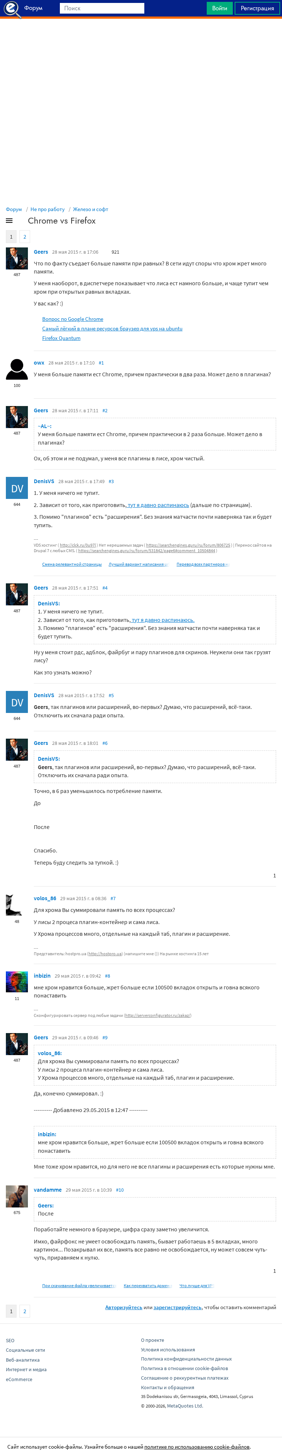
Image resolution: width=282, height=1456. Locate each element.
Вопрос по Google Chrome (72, 318)
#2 (105, 410)
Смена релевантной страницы (72, 564)
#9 (105, 1037)
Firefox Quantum (61, 337)
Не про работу (47, 209)
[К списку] (21, 222)
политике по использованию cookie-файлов (197, 1446)
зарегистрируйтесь (177, 1307)
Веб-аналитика (23, 1360)
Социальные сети (25, 1350)
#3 (111, 481)
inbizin (42, 975)
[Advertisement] (141, 37)
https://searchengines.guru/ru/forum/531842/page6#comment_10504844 (146, 550)
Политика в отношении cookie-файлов (184, 1368)
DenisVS (44, 481)
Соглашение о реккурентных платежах (184, 1377)
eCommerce (19, 1379)
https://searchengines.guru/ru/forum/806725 (188, 545)
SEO (10, 1340)
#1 (101, 362)
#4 (105, 587)
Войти (219, 8)
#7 (113, 898)
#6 (105, 743)
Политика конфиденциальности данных (186, 1358)
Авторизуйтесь (123, 1307)
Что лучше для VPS (197, 1285)
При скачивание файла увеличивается (79, 1285)
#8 (107, 976)
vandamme (48, 1189)
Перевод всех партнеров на (203, 564)
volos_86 (45, 898)
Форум (14, 209)
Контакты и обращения (167, 1387)
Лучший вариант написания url (139, 564)
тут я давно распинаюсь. (163, 619)
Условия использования (168, 1349)
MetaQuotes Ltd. (185, 1405)
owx (39, 362)
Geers (41, 251)
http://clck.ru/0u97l (78, 545)
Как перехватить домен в (148, 1285)
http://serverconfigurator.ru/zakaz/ (157, 1015)
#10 (120, 1190)
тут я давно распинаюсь (158, 504)
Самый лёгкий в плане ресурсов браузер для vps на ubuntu (112, 328)
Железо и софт (90, 209)
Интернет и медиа (26, 1369)
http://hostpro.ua (105, 953)
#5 (111, 695)
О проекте (152, 1340)
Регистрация (257, 8)
